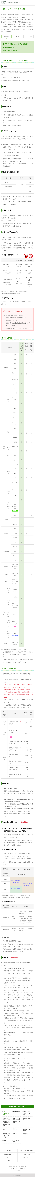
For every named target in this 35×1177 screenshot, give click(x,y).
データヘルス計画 (16, 1141)
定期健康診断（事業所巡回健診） (26, 1113)
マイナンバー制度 (26, 1154)
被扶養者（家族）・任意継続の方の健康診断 (16, 1120)
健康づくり (6, 1129)
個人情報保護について (9, 1154)
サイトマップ (26, 1157)
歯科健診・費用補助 (26, 1129)
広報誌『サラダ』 (6, 1141)
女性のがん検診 (26, 1119)
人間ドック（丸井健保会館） (6, 1113)
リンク (8, 1157)
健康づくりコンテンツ (16, 1134)
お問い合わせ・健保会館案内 (26, 1150)
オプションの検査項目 (11, 50)
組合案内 (9, 1150)
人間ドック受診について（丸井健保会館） (17, 44)
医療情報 (25, 1134)
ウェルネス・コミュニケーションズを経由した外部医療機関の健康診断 (6, 1122)
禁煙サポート (16, 1129)
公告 (9, 1160)
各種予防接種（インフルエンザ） (6, 1135)
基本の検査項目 (9, 47)
